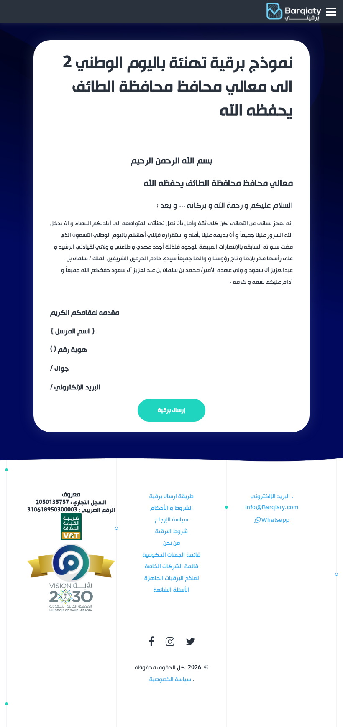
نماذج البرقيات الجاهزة (171, 578)
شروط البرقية (171, 531)
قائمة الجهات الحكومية (171, 554)
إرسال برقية (171, 410)
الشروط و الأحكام (171, 508)
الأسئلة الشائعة (171, 590)
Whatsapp (275, 520)
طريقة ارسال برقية (171, 496)
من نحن (171, 543)
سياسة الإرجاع (171, 519)
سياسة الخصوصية (170, 679)
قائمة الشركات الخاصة (171, 566)
